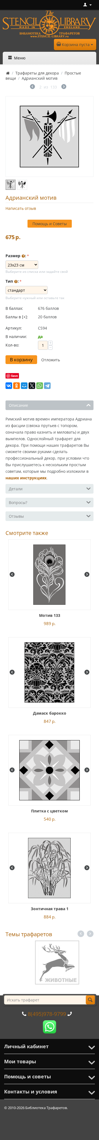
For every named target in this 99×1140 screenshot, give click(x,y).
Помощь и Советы (49, 223)
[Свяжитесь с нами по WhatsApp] (49, 1026)
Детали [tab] (16, 488)
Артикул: (14, 328)
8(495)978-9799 (47, 1014)
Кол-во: (12, 345)
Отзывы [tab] (16, 516)
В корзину (21, 359)
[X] (32, 385)
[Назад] (32, 87)
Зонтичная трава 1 (49, 908)
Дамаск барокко (49, 713)
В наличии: (16, 336)
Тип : (12, 281)
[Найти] (90, 999)
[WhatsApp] (39, 385)
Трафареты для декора (37, 73)
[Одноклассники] (16, 385)
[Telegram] (47, 385)
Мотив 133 (49, 615)
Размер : (16, 255)
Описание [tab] (18, 405)
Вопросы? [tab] (18, 502)
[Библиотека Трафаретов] (49, 23)
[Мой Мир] (24, 385)
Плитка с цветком (49, 811)
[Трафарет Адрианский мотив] (49, 136)
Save (14, 376)
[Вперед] (63, 87)
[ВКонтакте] (9, 385)
